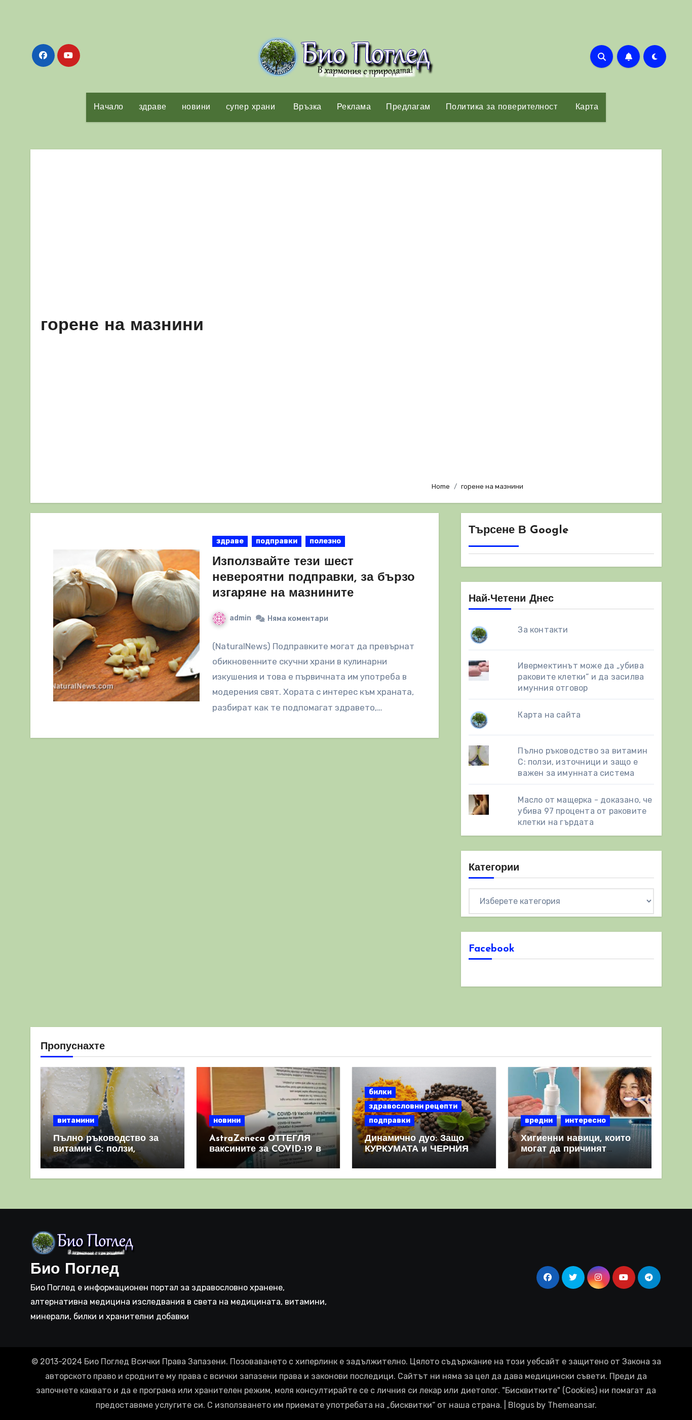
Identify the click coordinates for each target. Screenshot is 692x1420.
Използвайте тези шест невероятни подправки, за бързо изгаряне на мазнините (313, 578)
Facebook (492, 949)
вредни (539, 1120)
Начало (109, 107)
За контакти (543, 630)
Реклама (354, 107)
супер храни (251, 107)
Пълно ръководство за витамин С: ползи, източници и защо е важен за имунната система (582, 762)
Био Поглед (74, 1270)
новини (196, 107)
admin (240, 618)
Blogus (521, 1405)
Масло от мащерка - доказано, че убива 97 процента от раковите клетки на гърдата (585, 811)
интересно (585, 1120)
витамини (75, 1120)
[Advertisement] (538, 316)
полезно (325, 541)
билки (380, 1092)
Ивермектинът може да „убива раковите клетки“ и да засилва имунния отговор (581, 677)
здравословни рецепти (413, 1106)
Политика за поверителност (502, 107)
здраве (153, 107)
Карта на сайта (549, 715)
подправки (276, 541)
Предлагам (408, 107)
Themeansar (571, 1405)
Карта (585, 107)
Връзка (306, 107)
